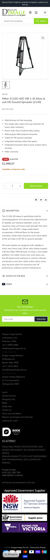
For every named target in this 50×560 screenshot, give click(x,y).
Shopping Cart (8, 399)
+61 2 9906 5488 (10, 345)
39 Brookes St (8, 359)
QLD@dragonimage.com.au (14, 369)
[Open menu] (45, 12)
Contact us (6, 410)
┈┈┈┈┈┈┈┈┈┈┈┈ (9, 352)
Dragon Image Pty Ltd (19, 547)
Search (43, 21)
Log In (5, 392)
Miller (5, 94)
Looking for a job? (10, 420)
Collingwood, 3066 (10, 384)
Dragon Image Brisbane (12, 355)
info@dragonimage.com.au (14, 348)
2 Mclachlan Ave (9, 337)
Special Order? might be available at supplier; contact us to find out (25, 3)
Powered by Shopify (38, 547)
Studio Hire (7, 406)
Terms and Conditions (11, 413)
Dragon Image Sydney (12, 334)
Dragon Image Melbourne (13, 376)
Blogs (4, 402)
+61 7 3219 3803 (10, 366)
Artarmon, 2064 (9, 341)
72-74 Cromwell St (10, 380)
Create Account (9, 395)
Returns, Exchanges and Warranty (17, 417)
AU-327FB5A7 (9, 440)
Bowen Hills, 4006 (10, 362)
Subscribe (41, 319)
